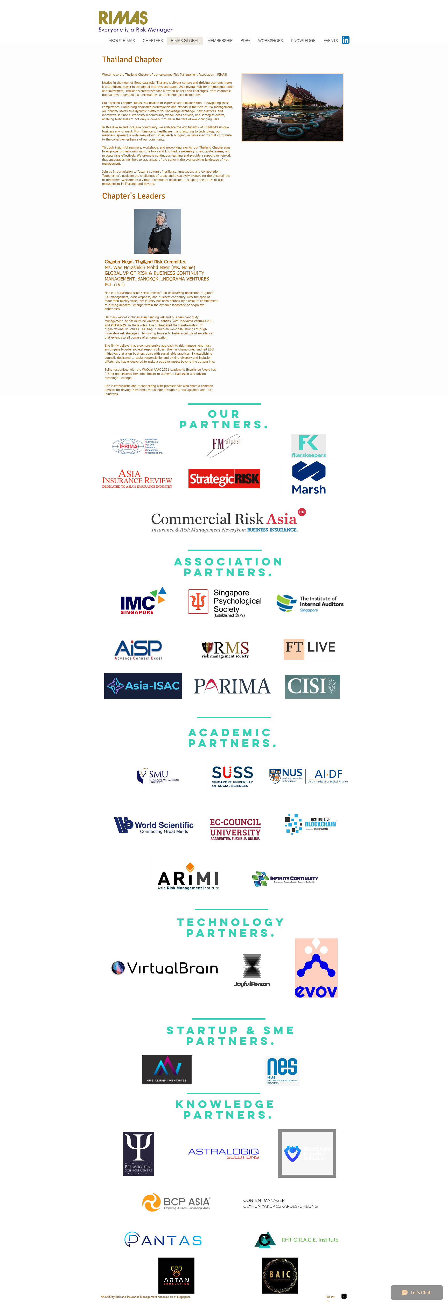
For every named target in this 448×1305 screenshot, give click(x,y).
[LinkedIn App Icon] (345, 40)
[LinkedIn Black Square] (344, 1296)
